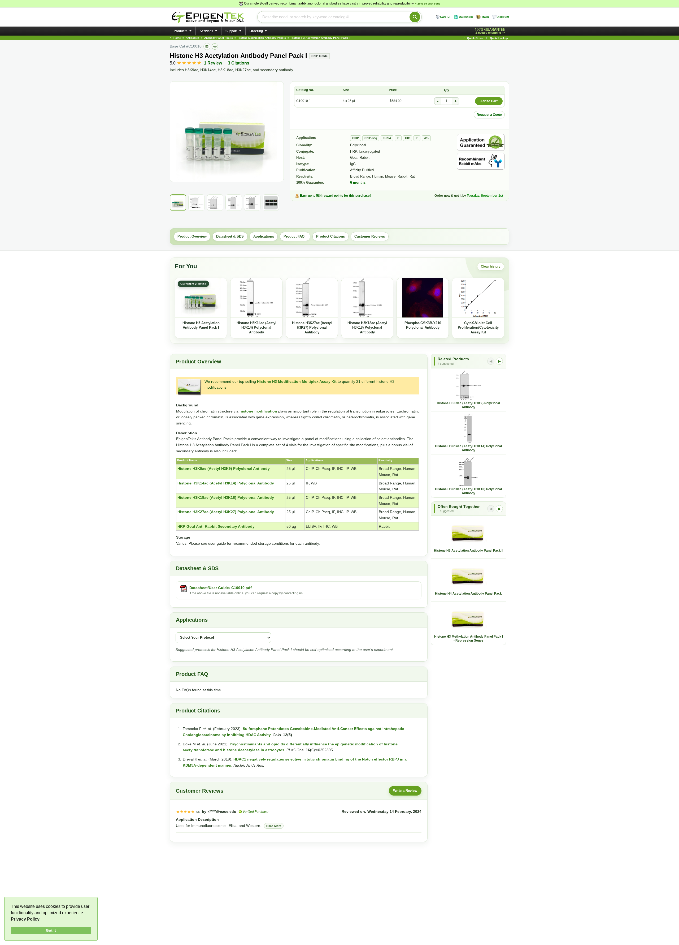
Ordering (256, 31)
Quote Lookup (499, 38)
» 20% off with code (427, 3)
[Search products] (415, 17)
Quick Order (475, 38)
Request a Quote (489, 115)
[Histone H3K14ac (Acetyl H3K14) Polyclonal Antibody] (256, 298)
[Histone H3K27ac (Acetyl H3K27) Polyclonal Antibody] (312, 298)
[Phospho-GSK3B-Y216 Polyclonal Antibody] (423, 298)
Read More (273, 825)
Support (231, 31)
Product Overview (192, 236)
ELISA (387, 138)
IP (417, 138)
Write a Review (405, 791)
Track (485, 16)
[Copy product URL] (215, 46)
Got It (51, 930)
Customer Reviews (369, 236)
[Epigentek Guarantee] (491, 31)
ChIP (355, 138)
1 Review (213, 63)
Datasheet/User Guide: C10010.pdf (220, 588)
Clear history (490, 266)
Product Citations (330, 236)
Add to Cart (489, 101)
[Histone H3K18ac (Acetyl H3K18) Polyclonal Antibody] (367, 298)
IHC (407, 138)
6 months (357, 182)
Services (206, 31)
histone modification (258, 411)
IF (398, 138)
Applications (263, 236)
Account (503, 16)
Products (181, 31)
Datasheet (466, 16)
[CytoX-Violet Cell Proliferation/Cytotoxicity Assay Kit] (478, 298)
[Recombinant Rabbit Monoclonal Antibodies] (481, 161)
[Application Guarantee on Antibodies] (481, 142)
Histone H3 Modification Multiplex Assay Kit (297, 381)
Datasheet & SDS (230, 236)
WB (426, 138)
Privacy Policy (25, 919)
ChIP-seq (370, 138)
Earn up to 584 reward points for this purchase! (335, 195)
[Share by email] (206, 46)
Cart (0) (445, 16)
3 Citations (238, 63)
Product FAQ (295, 236)
